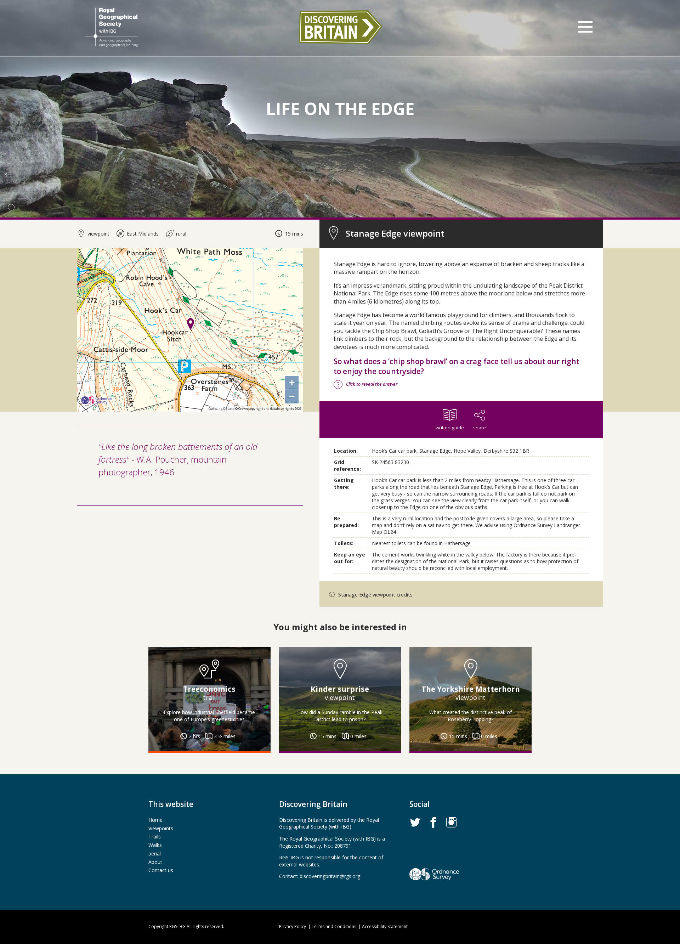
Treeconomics (209, 689)
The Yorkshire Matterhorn (470, 689)
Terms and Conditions (334, 926)
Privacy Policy (292, 926)
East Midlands (142, 233)
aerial (154, 853)
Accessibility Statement (385, 926)
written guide (450, 427)
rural (180, 233)
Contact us (160, 870)
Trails (154, 836)
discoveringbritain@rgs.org (330, 876)
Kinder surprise (340, 689)
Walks (155, 845)
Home (155, 819)
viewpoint (97, 233)
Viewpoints (160, 828)
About (155, 862)
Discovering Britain (340, 27)
